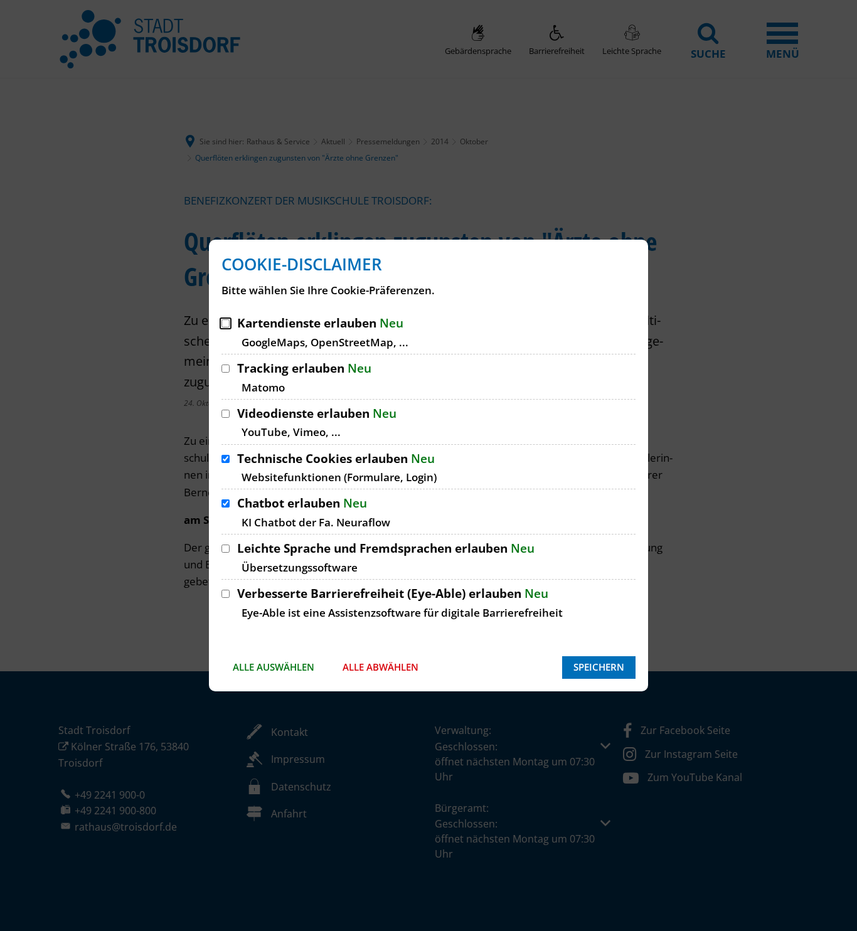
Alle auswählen (273, 667)
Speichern (598, 667)
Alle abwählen (380, 667)
